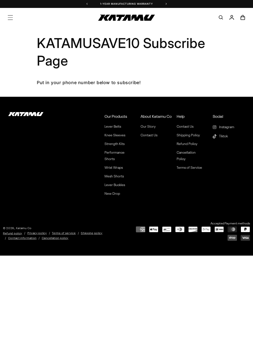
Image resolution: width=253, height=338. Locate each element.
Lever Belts (113, 126)
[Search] (220, 17)
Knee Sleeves (115, 135)
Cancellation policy (55, 238)
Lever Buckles (115, 185)
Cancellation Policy (186, 156)
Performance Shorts (115, 156)
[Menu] (10, 17)
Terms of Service (189, 167)
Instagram (226, 127)
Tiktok (223, 136)
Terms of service (64, 233)
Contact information (22, 238)
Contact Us (149, 135)
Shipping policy (92, 233)
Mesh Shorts (114, 176)
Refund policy (12, 233)
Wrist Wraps (114, 167)
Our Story (148, 126)
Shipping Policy (188, 135)
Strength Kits (115, 144)
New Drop (112, 193)
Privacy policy (37, 233)
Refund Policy (187, 144)
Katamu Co (24, 228)
